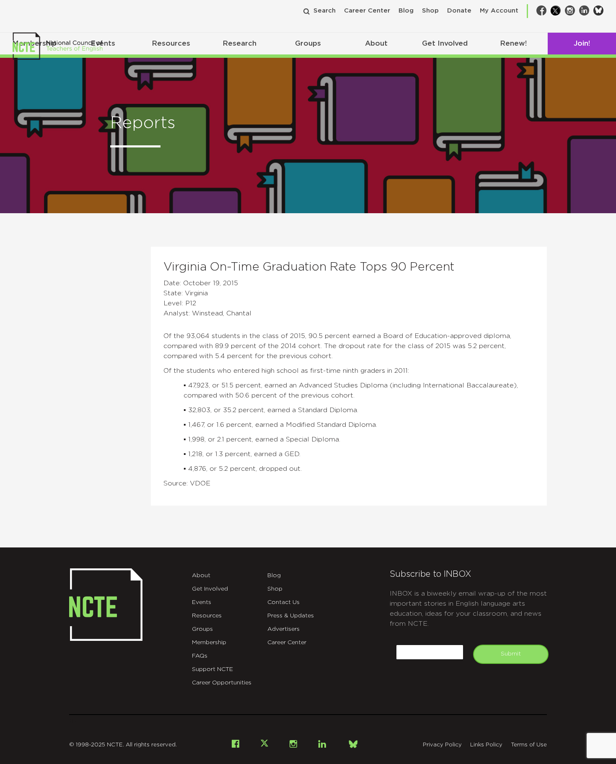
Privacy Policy (442, 745)
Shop (430, 11)
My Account (499, 11)
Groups (308, 43)
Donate (459, 11)
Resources (171, 43)
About (376, 43)
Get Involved (445, 43)
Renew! (513, 43)
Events (201, 602)
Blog (406, 11)
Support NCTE (212, 669)
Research (239, 43)
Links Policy (486, 745)
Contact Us (283, 602)
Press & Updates (290, 616)
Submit (511, 654)
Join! (582, 43)
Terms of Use (529, 745)
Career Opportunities (221, 683)
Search (324, 11)
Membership (209, 642)
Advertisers (283, 629)
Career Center (367, 11)
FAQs (199, 656)
